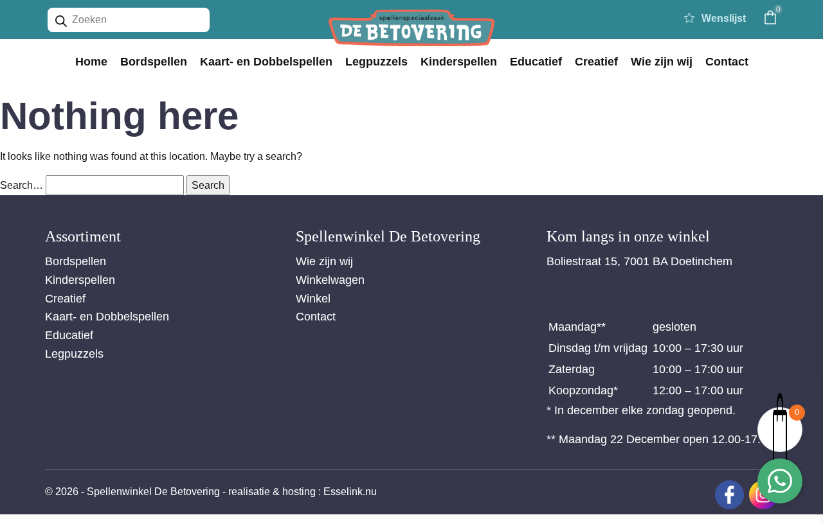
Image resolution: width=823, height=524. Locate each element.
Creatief (596, 61)
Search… (21, 185)
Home (91, 61)
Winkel (313, 298)
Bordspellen (153, 61)
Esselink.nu (350, 491)
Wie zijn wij (661, 61)
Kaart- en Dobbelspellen (266, 61)
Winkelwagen (330, 280)
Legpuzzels (376, 61)
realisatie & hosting (272, 491)
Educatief (536, 61)
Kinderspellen (459, 61)
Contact (726, 61)
